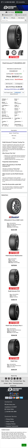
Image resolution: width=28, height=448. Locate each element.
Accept (24, 445)
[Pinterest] (14, 378)
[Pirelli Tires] (14, 58)
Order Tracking (10, 421)
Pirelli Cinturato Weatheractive (14, 255)
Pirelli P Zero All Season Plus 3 (14, 325)
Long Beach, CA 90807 (11, 407)
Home (2, 381)
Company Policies (10, 424)
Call (10, 2)
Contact (6, 383)
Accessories (13, 385)
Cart (8, 14)
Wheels (7, 381)
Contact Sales (10, 409)
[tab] (14, 130)
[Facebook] (5, 378)
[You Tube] (11, 378)
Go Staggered (18, 83)
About (10, 383)
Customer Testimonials (12, 426)
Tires (11, 381)
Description (14, 130)
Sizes (14, 138)
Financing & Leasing (18, 383)
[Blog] (20, 378)
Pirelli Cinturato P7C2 (14, 291)
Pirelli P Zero (14, 361)
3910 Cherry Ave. (10, 404)
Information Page (17, 381)
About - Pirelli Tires (14, 133)
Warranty (14, 135)
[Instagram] (8, 378)
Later (21, 14)
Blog (24, 381)
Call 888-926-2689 (11, 411)
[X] (17, 378)
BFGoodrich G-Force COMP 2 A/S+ (14, 220)
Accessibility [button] (21, 2)
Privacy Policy (10, 419)
